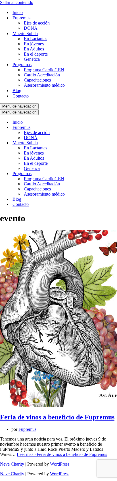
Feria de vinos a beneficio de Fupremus (57, 417)
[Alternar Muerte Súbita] (99, 143)
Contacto (20, 96)
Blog (16, 90)
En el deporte (36, 54)
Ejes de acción (37, 23)
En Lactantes (35, 38)
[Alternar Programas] (99, 173)
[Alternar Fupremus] (99, 127)
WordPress (59, 464)
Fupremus (27, 429)
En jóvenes (34, 43)
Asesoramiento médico (44, 85)
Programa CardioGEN (44, 69)
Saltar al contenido (16, 2)
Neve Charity (12, 464)
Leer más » (62, 454)
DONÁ (30, 28)
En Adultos (34, 48)
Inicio (17, 12)
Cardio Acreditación (42, 74)
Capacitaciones (37, 80)
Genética (32, 59)
